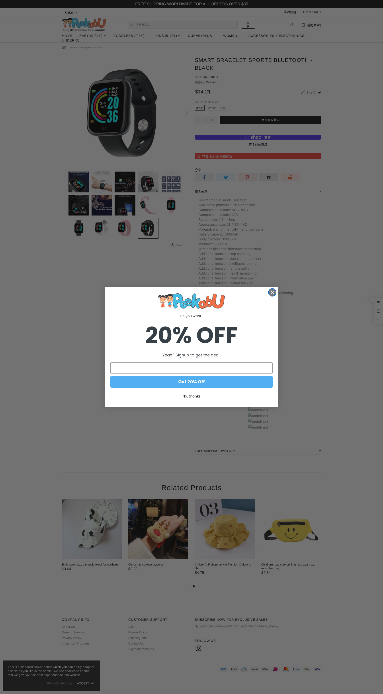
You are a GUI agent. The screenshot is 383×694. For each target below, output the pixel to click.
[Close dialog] (272, 292)
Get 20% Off (191, 382)
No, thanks (191, 396)
